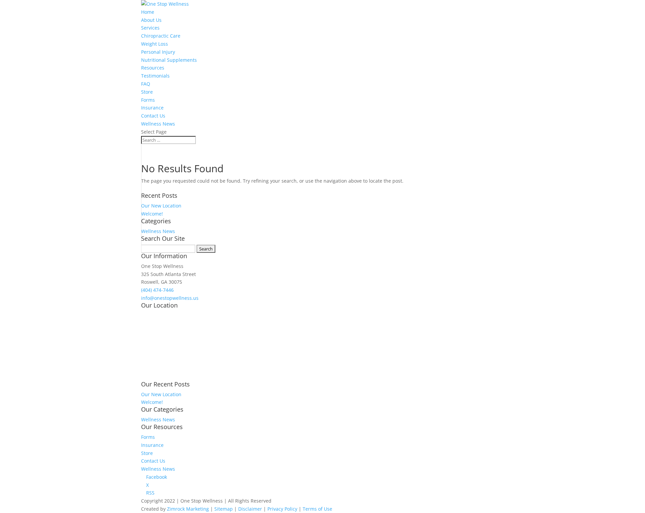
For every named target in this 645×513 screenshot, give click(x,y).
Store (147, 92)
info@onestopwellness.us (170, 298)
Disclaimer (250, 509)
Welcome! (152, 214)
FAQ (145, 84)
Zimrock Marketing (188, 509)
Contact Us (153, 115)
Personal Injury (158, 52)
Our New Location (161, 205)
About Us (151, 20)
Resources (152, 67)
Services (150, 28)
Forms (148, 100)
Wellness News (158, 124)
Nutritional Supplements (169, 60)
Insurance (152, 107)
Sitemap (223, 509)
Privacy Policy (282, 509)
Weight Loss (154, 44)
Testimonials (155, 76)
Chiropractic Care (160, 36)
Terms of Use (317, 509)
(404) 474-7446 (157, 290)
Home (147, 12)
